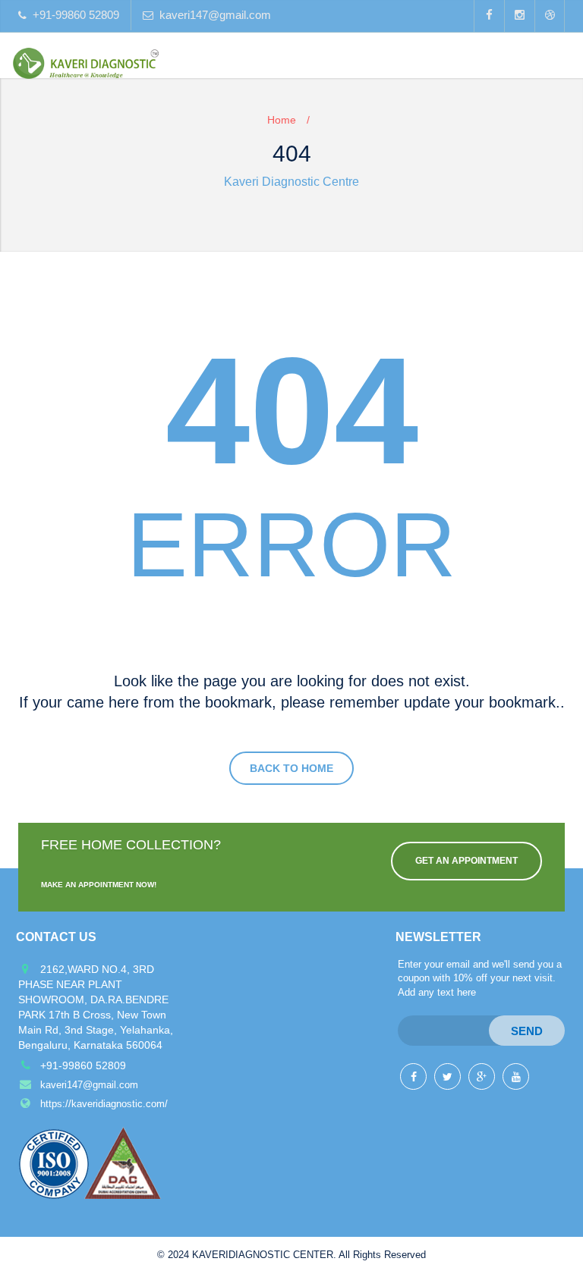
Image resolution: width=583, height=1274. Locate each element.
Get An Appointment (466, 860)
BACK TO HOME (291, 768)
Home (281, 120)
